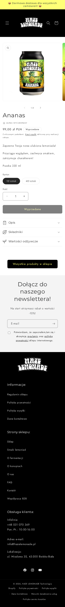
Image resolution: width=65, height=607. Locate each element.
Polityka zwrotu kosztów (34, 599)
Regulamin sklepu (17, 394)
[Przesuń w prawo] (40, 108)
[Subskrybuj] (54, 323)
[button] (7, 23)
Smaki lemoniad (16, 450)
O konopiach (14, 466)
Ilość (5, 189)
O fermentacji (15, 458)
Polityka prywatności (19, 402)
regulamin (32, 336)
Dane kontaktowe (17, 419)
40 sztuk (33, 181)
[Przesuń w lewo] (25, 108)
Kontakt (11, 490)
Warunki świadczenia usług (44, 593)
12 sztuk (13, 181)
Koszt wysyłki (30, 134)
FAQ (9, 482)
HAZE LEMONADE (31, 583)
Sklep (10, 441)
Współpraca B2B (17, 498)
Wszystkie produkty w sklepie (32, 264)
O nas (10, 474)
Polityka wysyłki (16, 410)
